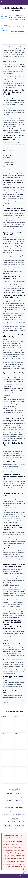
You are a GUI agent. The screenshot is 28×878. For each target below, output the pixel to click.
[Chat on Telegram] (25, 869)
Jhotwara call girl (21, 821)
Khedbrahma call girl (8, 804)
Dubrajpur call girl (9, 796)
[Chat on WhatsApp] (25, 874)
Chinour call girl (19, 807)
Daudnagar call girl (14, 818)
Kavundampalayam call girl (9, 821)
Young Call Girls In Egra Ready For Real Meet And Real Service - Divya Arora (17, 17)
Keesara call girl (9, 807)
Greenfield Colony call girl (19, 814)
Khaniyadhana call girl (20, 811)
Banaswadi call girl (20, 804)
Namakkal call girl (8, 825)
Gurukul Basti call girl (19, 825)
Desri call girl (9, 800)
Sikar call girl (18, 793)
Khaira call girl (19, 796)
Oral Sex (6, 148)
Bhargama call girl (7, 811)
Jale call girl (9, 793)
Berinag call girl (6, 814)
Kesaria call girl (14, 828)
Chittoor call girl (18, 800)
